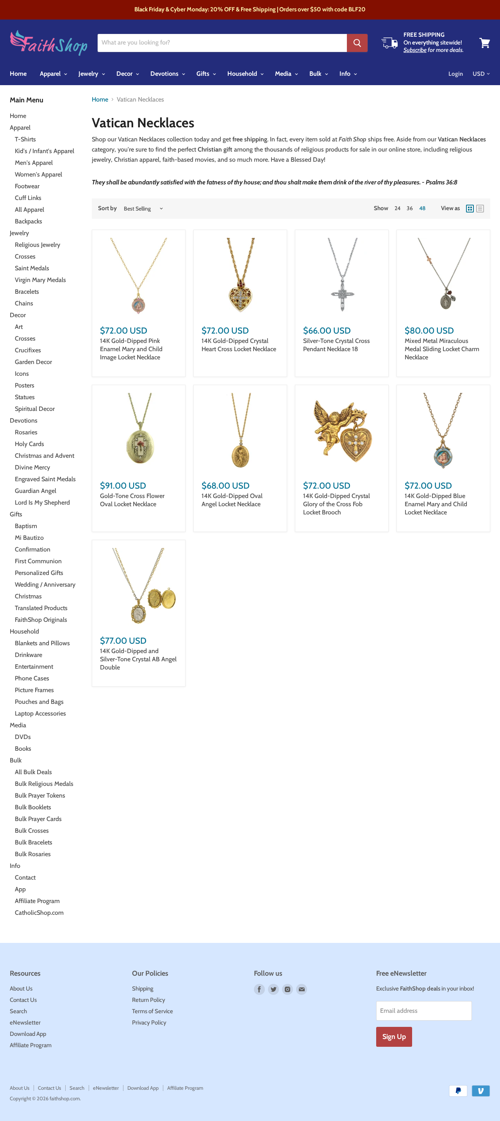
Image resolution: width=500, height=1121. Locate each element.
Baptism (26, 526)
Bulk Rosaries (33, 854)
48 (422, 208)
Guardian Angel (35, 490)
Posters (24, 385)
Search (18, 1011)
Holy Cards (29, 444)
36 (410, 208)
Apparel (51, 73)
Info (345, 73)
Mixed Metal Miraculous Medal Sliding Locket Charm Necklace (442, 349)
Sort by (107, 208)
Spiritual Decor (35, 408)
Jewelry (89, 73)
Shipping (143, 988)
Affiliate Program (37, 901)
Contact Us (23, 999)
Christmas (28, 596)
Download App (28, 1033)
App (20, 889)
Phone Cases (32, 678)
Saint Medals (32, 268)
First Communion (38, 561)
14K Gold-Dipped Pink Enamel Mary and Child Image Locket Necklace (131, 349)
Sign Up (394, 1036)
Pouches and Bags (39, 701)
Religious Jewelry (37, 244)
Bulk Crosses (32, 830)
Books (23, 748)
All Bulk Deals (33, 772)
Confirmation (32, 549)
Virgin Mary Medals (40, 280)
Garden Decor (33, 362)
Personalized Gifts (39, 573)
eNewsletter (25, 1022)
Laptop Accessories (40, 713)
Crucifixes (28, 350)
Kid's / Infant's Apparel (44, 151)
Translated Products (41, 608)
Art (19, 326)
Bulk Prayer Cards (38, 819)
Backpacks (28, 221)
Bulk (316, 73)
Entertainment (34, 666)
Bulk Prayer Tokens (40, 795)
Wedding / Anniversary (45, 584)
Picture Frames (34, 690)
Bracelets (27, 291)
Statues (25, 397)
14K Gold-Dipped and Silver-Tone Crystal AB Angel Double (138, 659)
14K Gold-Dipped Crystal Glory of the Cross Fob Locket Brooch (336, 504)
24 (397, 208)
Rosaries (26, 432)
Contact (25, 877)
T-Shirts (25, 139)
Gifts (203, 73)
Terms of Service (152, 1011)
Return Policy (148, 999)
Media (284, 73)
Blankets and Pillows (42, 643)
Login (455, 73)
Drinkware (28, 655)
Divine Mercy (32, 467)
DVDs (23, 737)
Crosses (25, 256)
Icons (22, 373)
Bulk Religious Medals (44, 783)
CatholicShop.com (39, 912)
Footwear (27, 186)
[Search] (357, 43)
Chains (24, 303)
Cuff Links (28, 198)
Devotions (165, 73)
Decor (125, 73)
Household (243, 73)
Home (18, 73)
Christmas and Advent (44, 455)
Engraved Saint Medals (45, 479)
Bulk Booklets (33, 807)
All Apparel (29, 209)
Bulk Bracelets (33, 842)
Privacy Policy (149, 1022)
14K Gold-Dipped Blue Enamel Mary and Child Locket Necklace (436, 504)
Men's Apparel (34, 162)
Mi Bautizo (29, 537)
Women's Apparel (38, 174)
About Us (21, 988)
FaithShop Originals (41, 619)
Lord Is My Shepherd (42, 502)
